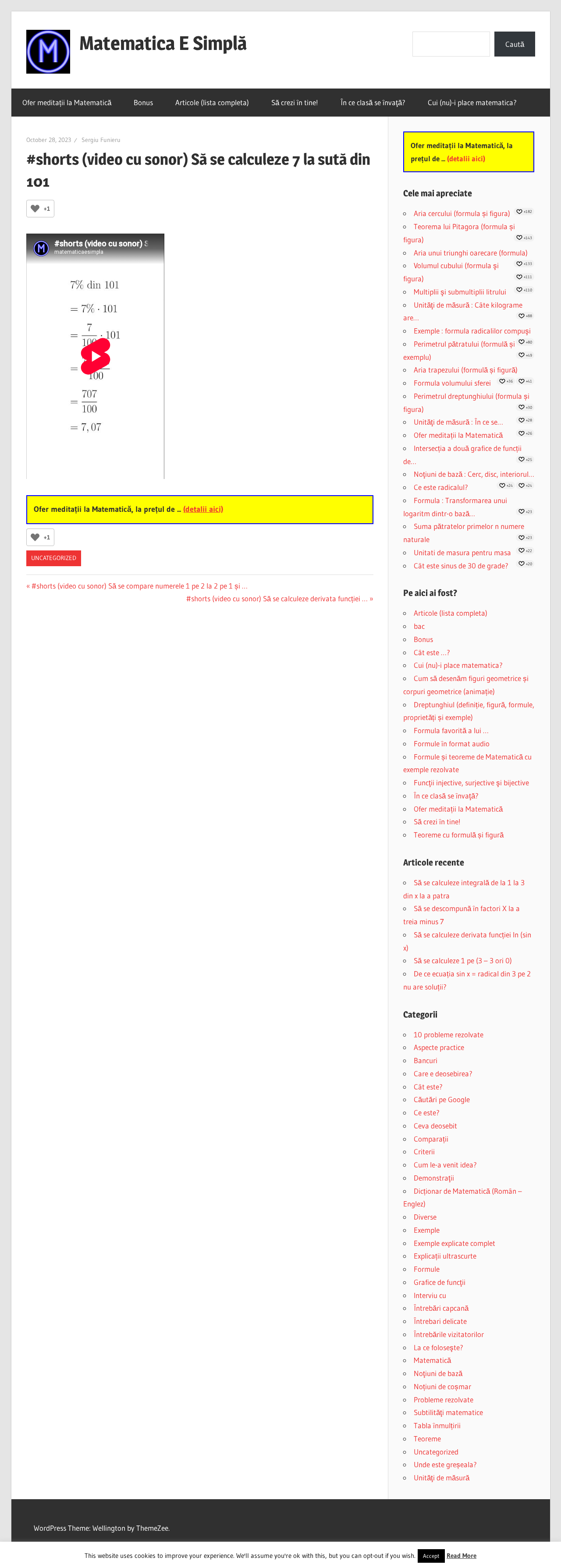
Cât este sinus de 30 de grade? (461, 565)
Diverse (425, 1216)
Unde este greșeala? (445, 1464)
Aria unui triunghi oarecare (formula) (471, 252)
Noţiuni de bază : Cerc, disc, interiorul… (474, 474)
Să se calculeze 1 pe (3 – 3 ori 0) (463, 960)
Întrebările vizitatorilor (449, 1334)
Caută (514, 44)
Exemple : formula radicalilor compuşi (472, 330)
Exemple (427, 1230)
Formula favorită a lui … (451, 730)
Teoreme (427, 1438)
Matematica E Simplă (163, 43)
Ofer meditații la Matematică (66, 102)
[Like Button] (35, 208)
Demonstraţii (434, 1177)
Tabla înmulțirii (437, 1425)
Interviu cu (430, 1295)
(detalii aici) (203, 509)
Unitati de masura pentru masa (462, 552)
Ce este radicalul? (441, 487)
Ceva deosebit (435, 1125)
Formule (427, 1269)
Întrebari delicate (440, 1321)
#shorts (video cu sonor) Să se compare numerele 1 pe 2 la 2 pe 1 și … (139, 585)
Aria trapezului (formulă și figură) (466, 369)
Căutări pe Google (442, 1099)
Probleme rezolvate (443, 1399)
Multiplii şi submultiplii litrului (460, 291)
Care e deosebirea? (443, 1073)
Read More (461, 1555)
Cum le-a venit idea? (445, 1164)
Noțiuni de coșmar (442, 1386)
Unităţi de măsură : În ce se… (458, 421)
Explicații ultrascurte (445, 1255)
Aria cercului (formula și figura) (462, 213)
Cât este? (428, 1086)
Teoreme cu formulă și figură (459, 834)
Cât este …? (432, 652)
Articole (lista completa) (212, 102)
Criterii (424, 1151)
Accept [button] (431, 1555)
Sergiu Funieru (101, 140)
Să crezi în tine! (294, 102)
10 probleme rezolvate (448, 1034)
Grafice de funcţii (439, 1282)
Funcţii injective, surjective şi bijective (471, 782)
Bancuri (425, 1060)
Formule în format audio (452, 743)
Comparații (431, 1138)
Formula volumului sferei (452, 382)
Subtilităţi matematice (448, 1412)
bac (419, 626)
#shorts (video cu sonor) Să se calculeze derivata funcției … (277, 598)
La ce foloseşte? (438, 1347)
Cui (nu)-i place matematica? (472, 102)
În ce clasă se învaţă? (373, 102)
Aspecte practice (439, 1047)
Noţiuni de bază (438, 1373)
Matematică (432, 1360)
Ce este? (427, 1112)
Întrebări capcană (441, 1308)
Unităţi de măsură (441, 1477)
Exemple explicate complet (454, 1243)
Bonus (143, 102)
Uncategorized (53, 558)
